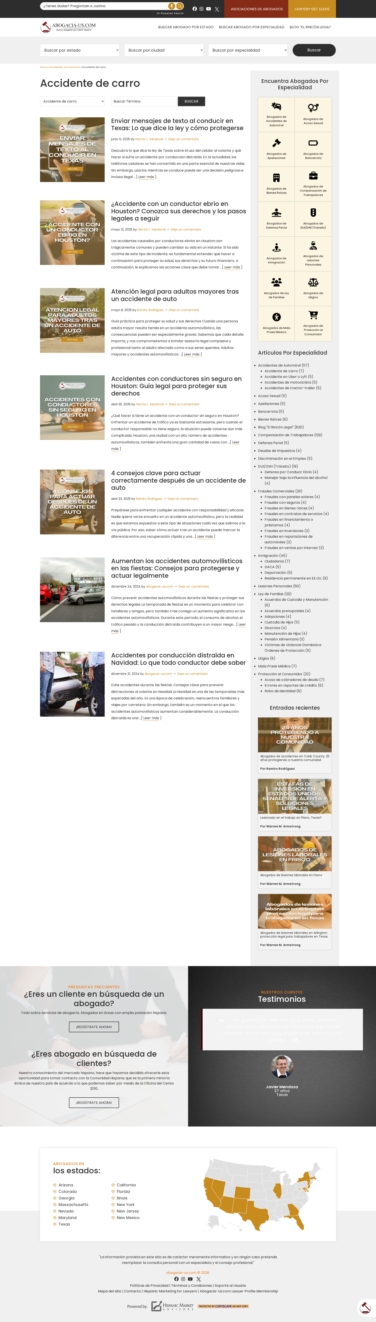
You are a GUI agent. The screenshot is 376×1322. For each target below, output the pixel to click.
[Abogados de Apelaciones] (276, 149)
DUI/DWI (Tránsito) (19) (278, 466)
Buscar (191, 101)
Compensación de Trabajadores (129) (290, 435)
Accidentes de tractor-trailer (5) (293, 388)
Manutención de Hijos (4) (286, 633)
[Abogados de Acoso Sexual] (313, 114)
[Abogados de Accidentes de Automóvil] (276, 114)
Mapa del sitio (109, 1291)
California (126, 1185)
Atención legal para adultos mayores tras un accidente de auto (175, 295)
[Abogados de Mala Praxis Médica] (276, 323)
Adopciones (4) (278, 616)
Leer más (146, 176)
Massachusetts (73, 1204)
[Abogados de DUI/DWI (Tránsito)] (313, 219)
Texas (64, 1224)
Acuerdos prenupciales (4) (288, 610)
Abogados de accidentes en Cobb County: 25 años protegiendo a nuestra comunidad (294, 758)
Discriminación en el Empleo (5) (285, 458)
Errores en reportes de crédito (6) (294, 685)
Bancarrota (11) (271, 411)
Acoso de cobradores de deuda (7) (295, 679)
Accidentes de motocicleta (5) (291, 382)
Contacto (132, 1291)
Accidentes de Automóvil (64, 67)
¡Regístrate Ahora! (94, 1026)
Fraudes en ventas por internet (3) (294, 547)
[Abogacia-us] (68, 27)
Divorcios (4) (276, 627)
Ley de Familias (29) (275, 593)
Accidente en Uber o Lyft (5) (289, 376)
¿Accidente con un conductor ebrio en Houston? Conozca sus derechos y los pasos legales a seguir (178, 211)
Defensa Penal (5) (273, 442)
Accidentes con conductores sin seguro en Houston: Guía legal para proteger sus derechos (176, 386)
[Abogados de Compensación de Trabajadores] (313, 184)
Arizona (66, 1185)
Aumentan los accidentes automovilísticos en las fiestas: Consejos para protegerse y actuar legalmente (177, 568)
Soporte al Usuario (230, 1285)
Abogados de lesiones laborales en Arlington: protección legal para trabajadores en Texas (294, 935)
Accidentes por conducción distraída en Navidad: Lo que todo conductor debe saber (178, 659)
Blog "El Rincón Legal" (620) (281, 427)
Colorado (68, 1191)
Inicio (43, 67)
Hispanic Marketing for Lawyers (170, 1291)
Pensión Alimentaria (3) (285, 639)
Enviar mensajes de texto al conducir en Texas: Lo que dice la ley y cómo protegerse (177, 125)
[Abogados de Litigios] (313, 288)
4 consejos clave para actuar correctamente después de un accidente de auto (178, 480)
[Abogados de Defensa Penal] (276, 219)
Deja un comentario (183, 139)
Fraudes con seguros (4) (286, 502)
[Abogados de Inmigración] (276, 254)
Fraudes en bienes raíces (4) (289, 508)
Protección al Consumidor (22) (284, 674)
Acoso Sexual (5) (272, 395)
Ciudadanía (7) (277, 561)
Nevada (66, 1211)
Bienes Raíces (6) (273, 419)
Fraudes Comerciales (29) (280, 491)
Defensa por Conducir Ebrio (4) (291, 472)
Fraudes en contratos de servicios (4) (297, 513)
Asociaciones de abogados (257, 9)
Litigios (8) (266, 658)
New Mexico (128, 1217)
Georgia (66, 1198)
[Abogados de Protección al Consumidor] (313, 323)
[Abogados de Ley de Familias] (276, 288)
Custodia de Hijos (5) (282, 622)
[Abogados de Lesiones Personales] (313, 254)
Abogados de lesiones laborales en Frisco (291, 875)
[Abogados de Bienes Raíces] (276, 184)
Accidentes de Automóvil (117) (283, 365)
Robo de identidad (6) (283, 691)
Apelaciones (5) (271, 403)
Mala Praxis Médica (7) (277, 666)
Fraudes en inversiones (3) (287, 530)
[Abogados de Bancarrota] (313, 149)
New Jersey (128, 1211)
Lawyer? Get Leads (312, 9)
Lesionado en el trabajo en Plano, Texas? (291, 817)
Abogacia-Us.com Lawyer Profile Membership (239, 1291)
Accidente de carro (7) (284, 371)
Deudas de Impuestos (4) (280, 450)
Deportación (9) (278, 572)
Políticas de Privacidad (149, 1285)
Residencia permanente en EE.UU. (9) (296, 578)
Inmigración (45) (272, 555)
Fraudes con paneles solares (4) (292, 496)
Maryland (68, 1217)
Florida (123, 1191)
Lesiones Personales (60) (279, 586)
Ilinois (122, 1198)
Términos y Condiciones (191, 1285)
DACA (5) (273, 566)
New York (125, 1204)
